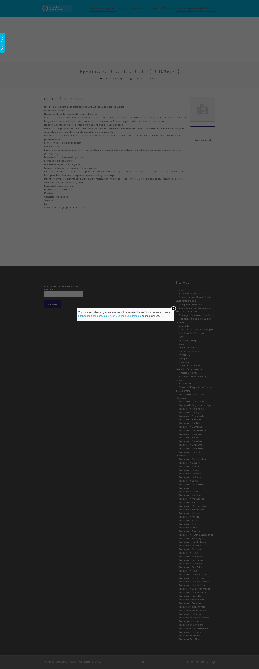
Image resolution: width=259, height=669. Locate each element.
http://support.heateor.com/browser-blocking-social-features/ (109, 316)
